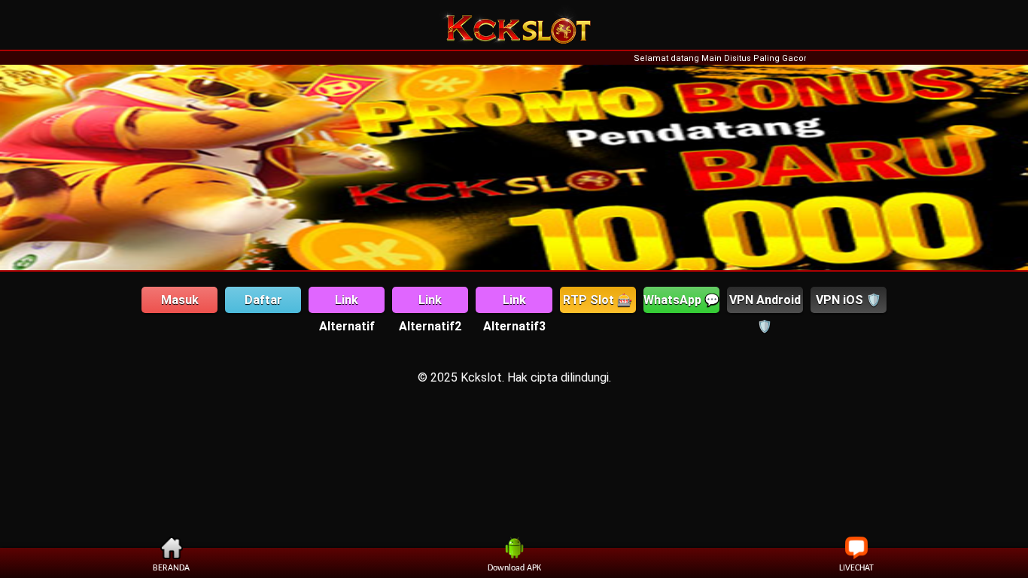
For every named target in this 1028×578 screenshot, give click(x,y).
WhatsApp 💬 (681, 300)
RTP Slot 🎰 (597, 300)
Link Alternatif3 (514, 303)
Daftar (263, 300)
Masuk (180, 300)
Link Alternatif (347, 303)
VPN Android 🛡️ (765, 303)
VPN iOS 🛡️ (848, 300)
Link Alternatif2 (430, 303)
